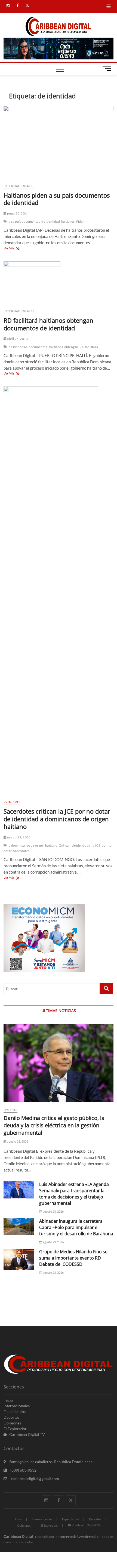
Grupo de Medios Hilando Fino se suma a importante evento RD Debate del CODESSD (73, 1258)
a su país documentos (24, 221)
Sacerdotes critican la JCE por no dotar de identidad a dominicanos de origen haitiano (57, 819)
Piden (80, 221)
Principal (12, 802)
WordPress (87, 1537)
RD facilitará (88, 347)
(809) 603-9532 (23, 1470)
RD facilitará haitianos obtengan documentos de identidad (48, 324)
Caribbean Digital (18, 1536)
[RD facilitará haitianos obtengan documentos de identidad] (58, 282)
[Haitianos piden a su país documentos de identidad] (58, 142)
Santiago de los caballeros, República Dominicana (50, 1461)
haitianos (68, 221)
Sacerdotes (21, 851)
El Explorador (15, 1428)
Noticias (10, 1110)
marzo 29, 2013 (18, 837)
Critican (65, 845)
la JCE (96, 845)
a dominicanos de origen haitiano (33, 845)
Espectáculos (15, 1411)
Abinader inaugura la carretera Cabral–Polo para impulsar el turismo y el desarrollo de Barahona (76, 1227)
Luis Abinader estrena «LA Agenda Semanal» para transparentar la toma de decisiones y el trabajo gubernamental (74, 1193)
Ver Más (17, 249)
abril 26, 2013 (17, 339)
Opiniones (12, 1423)
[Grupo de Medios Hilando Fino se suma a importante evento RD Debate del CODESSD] (19, 1259)
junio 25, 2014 (18, 213)
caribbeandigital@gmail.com (34, 1478)
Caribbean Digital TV (27, 1434)
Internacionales (19, 186)
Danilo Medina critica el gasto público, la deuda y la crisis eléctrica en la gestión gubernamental (54, 1125)
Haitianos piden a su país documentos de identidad (57, 199)
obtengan (71, 347)
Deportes (11, 1417)
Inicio (8, 1400)
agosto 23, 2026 (17, 1141)
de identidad (50, 221)
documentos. (38, 347)
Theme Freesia (66, 1537)
